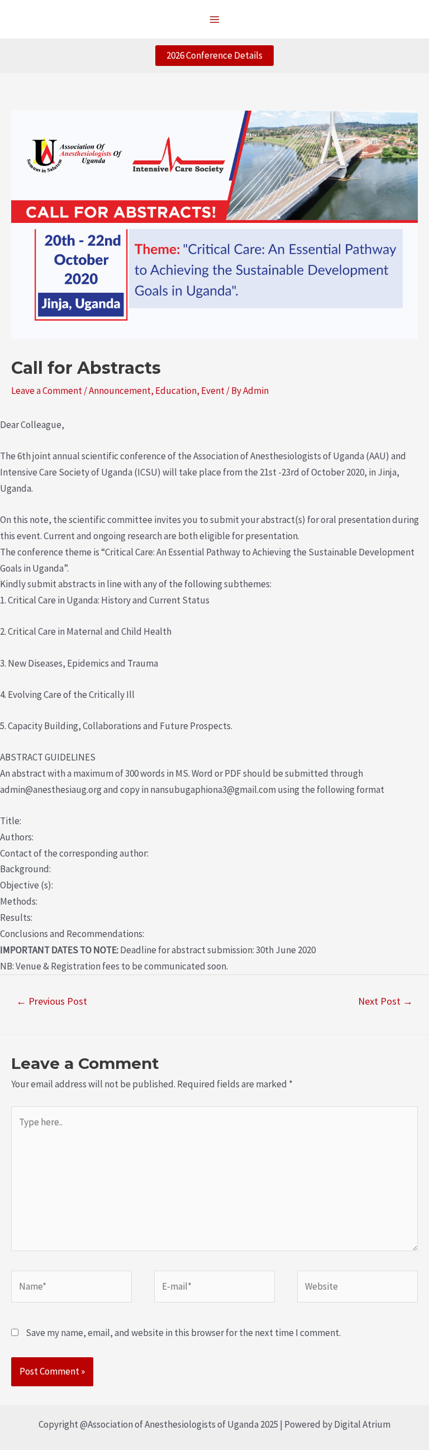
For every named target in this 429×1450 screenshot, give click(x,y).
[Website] (357, 1288)
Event (213, 390)
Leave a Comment (46, 390)
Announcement (120, 390)
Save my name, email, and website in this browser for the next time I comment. (183, 1333)
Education (176, 390)
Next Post (385, 1001)
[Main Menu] (214, 19)
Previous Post (51, 1001)
